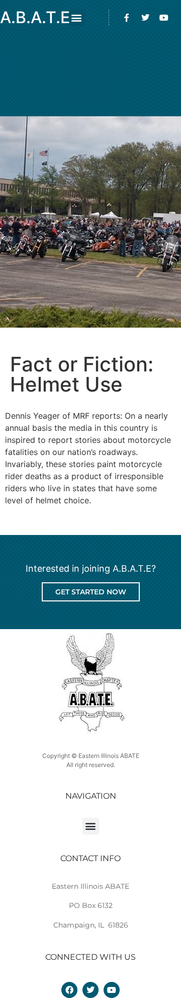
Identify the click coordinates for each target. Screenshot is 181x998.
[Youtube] (164, 18)
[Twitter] (145, 18)
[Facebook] (69, 990)
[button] (76, 18)
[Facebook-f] (127, 18)
